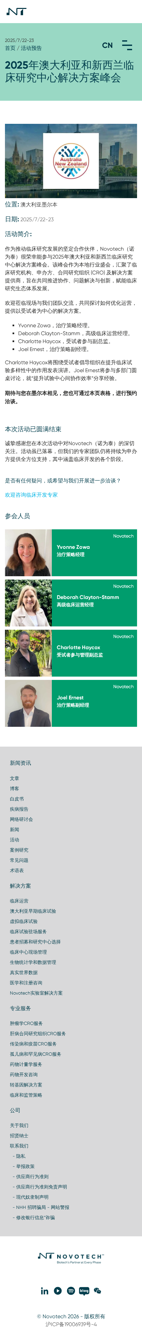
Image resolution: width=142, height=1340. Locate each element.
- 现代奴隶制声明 (29, 1197)
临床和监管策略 (26, 1095)
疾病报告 (19, 809)
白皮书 (17, 798)
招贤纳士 (19, 1135)
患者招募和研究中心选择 (35, 941)
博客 (14, 788)
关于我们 (19, 1125)
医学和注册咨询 (26, 982)
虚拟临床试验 (24, 921)
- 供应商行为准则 (29, 1176)
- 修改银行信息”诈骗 (32, 1217)
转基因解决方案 (26, 1084)
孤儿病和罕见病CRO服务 (35, 1054)
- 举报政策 (22, 1166)
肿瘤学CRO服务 (26, 1023)
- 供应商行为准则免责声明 (38, 1186)
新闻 (14, 829)
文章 (14, 778)
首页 (10, 48)
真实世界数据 (24, 972)
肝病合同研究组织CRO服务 (38, 1033)
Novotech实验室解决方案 (36, 993)
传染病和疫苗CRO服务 (33, 1043)
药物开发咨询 (24, 1074)
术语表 (17, 870)
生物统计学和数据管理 (33, 962)
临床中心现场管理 (28, 952)
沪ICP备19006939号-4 (71, 1324)
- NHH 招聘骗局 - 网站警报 (39, 1207)
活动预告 (31, 48)
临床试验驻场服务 (28, 931)
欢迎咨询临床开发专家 (31, 495)
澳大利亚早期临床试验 (33, 911)
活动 (14, 839)
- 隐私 (17, 1156)
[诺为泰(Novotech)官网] (71, 1262)
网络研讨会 (21, 819)
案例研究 (19, 850)
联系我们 (19, 1145)
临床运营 (19, 900)
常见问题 (19, 860)
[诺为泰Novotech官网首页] (16, 11)
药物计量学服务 (26, 1064)
